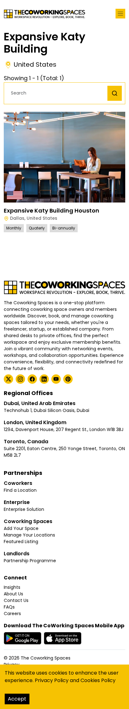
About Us (13, 594)
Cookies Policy (98, 680)
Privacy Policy (52, 680)
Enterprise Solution (24, 509)
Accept (17, 698)
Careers (12, 613)
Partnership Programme (30, 560)
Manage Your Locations (29, 535)
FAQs (9, 607)
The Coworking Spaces (45, 658)
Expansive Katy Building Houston (51, 210)
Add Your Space (21, 528)
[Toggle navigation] (120, 13)
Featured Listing (21, 541)
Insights (12, 587)
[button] (57, 93)
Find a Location (20, 490)
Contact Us (16, 600)
